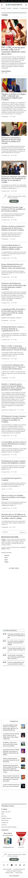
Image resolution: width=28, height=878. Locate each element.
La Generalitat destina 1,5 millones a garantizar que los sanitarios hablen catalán (12, 247)
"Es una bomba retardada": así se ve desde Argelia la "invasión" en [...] (16, 649)
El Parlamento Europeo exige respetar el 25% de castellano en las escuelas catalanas (13, 209)
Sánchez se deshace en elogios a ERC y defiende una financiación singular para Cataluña (13, 97)
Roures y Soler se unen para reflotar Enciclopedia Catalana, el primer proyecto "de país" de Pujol (13, 348)
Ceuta (16, 1)
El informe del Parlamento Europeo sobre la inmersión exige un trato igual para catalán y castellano (13, 286)
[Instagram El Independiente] (16, 865)
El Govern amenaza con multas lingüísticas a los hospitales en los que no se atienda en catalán (13, 179)
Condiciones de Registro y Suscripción (14, 871)
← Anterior (4, 532)
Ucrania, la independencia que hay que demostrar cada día (16, 663)
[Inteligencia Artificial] (8, 844)
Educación (6, 555)
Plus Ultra (3, 816)
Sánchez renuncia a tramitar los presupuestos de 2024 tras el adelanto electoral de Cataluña (13, 228)
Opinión (3, 8)
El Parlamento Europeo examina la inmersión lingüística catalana (13, 462)
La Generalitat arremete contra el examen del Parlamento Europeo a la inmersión (13, 444)
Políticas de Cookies (9, 872)
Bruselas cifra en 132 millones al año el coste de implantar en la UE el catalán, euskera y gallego (13, 516)
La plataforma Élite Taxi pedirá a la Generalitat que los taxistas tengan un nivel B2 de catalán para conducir (13, 312)
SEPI (2, 814)
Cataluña (6, 561)
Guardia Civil (4, 822)
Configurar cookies (19, 872)
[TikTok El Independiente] (24, 865)
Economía (15, 8)
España (9, 8)
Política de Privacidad (7, 869)
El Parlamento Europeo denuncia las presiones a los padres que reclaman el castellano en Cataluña (13, 419)
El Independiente (4, 116)
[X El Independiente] (4, 865)
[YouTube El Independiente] (12, 865)
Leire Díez (3, 824)
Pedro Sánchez (5, 820)
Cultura (6, 557)
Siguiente (23, 532)
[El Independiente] (14, 5)
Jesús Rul (3, 489)
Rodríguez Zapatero (6, 818)
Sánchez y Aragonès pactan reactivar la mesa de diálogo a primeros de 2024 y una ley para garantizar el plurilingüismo (13, 387)
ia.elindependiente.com (8, 847)
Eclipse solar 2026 (5, 811)
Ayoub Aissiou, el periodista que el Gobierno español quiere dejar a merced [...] (16, 656)
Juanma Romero (6, 71)
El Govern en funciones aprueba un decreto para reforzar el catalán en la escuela (11, 140)
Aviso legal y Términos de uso (19, 869)
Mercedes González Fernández (8, 827)
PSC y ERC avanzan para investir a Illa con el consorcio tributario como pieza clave (13, 50)
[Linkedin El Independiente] (20, 865)
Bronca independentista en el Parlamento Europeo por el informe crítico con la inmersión (13, 266)
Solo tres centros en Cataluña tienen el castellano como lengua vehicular (13, 497)
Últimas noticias (11, 1)
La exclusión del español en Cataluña (11, 479)
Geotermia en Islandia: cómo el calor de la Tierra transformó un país (16, 635)
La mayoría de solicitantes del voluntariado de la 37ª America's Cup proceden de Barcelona (13, 367)
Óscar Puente (20, 1)
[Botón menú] (2, 4)
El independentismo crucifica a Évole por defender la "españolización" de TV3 (12, 329)
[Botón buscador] (26, 5)
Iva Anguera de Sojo (5, 155)
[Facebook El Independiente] (7, 865)
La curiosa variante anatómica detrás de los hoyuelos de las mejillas (16, 642)
